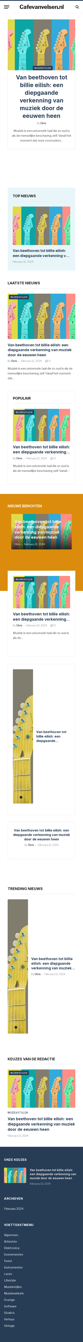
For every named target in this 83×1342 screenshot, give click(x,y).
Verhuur (9, 1319)
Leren (8, 1274)
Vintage (9, 1325)
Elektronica (11, 1248)
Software (10, 1306)
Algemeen (11, 1235)
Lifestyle (10, 1280)
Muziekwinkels (14, 1293)
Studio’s (9, 1312)
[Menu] (6, 7)
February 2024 (13, 1208)
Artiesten (10, 1241)
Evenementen (13, 1254)
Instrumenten (13, 1267)
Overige (9, 1299)
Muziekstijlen (42, 68)
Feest (8, 1261)
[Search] (77, 7)
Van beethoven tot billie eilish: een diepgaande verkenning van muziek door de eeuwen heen (41, 255)
